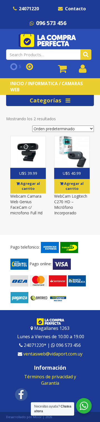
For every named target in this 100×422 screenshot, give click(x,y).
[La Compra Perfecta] (48, 39)
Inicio (17, 83)
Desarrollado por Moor (24, 417)
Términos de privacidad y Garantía (50, 380)
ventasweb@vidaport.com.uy (52, 354)
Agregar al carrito (30, 186)
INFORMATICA (43, 83)
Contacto (75, 9)
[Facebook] (21, 394)
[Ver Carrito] (62, 70)
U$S (38, 67)
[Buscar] (85, 54)
